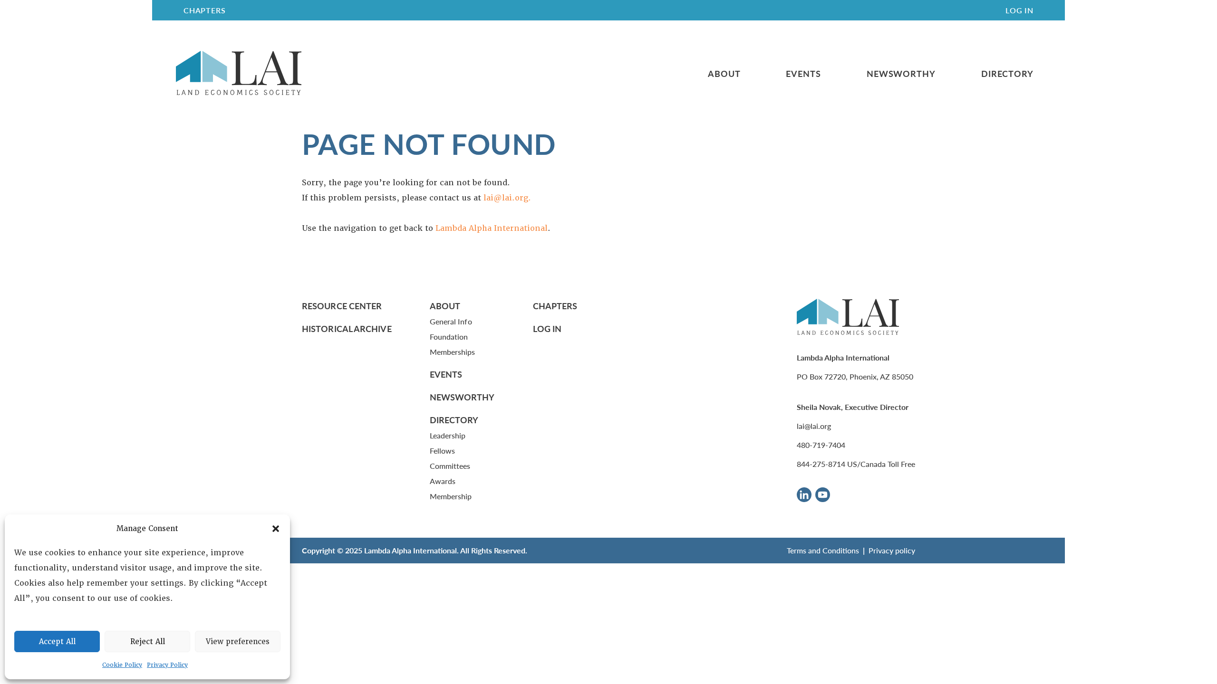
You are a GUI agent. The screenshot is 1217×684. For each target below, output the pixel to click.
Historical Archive (347, 328)
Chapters (555, 306)
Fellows (442, 450)
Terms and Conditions (823, 550)
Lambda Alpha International (491, 228)
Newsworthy (901, 73)
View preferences (238, 641)
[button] (275, 528)
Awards (442, 480)
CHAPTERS (204, 10)
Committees (450, 465)
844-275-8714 (821, 463)
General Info (451, 321)
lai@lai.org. (507, 198)
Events (803, 73)
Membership (451, 496)
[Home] (238, 73)
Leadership (448, 435)
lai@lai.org (814, 425)
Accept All (57, 641)
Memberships (452, 351)
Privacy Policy (167, 665)
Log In (1019, 10)
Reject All (147, 641)
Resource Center (342, 306)
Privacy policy (892, 550)
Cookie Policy (122, 665)
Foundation (449, 336)
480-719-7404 (821, 444)
